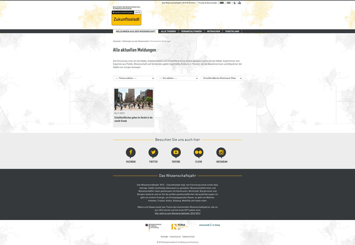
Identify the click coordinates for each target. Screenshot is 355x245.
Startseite (117, 41)
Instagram (221, 162)
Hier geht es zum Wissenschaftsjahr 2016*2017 (177, 213)
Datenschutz (188, 237)
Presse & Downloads (207, 3)
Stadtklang (232, 31)
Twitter (153, 162)
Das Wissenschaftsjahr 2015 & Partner (179, 3)
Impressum (175, 237)
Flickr (198, 162)
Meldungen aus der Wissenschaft (135, 31)
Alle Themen (168, 31)
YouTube (176, 162)
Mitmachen (213, 31)
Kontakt (164, 237)
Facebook (131, 162)
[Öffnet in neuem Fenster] (153, 228)
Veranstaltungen (191, 31)
